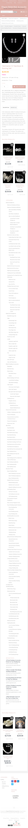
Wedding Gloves (23, 18)
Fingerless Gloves (12, 400)
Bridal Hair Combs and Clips (13, 234)
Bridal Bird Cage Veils (11, 315)
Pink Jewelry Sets (13, 609)
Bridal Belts (9, 366)
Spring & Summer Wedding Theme (13, 96)
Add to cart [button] (10, 166)
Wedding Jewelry (20, 20)
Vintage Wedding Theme (12, 558)
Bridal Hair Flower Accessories (13, 265)
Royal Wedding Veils (13, 513)
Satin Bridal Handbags (13, 382)
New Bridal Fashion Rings (12, 432)
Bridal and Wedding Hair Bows (13, 205)
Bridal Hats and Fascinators (13, 268)
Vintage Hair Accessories (14, 560)
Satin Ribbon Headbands (14, 213)
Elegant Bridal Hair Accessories (12, 811)
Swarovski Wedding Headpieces (15, 97)
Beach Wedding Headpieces (15, 475)
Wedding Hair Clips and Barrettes (14, 272)
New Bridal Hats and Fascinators (14, 444)
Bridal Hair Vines (12, 279)
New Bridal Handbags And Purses (14, 441)
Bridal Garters (10, 371)
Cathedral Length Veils (13, 341)
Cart (24, 11)
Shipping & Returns (22, 0)
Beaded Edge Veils (13, 320)
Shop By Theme (13, 94)
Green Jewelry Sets (14, 607)
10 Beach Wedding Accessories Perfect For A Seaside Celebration (13, 687)
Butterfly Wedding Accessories (15, 487)
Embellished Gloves (14, 405)
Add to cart (20, 86)
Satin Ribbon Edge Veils (13, 332)
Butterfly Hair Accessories (14, 484)
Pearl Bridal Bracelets (13, 635)
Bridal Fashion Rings (13, 520)
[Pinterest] (15, 781)
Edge (8, 318)
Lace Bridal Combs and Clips (14, 246)
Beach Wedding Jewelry (14, 478)
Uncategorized (9, 584)
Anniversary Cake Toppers (14, 387)
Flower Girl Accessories (11, 409)
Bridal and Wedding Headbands (8, 20)
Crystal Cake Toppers (14, 394)
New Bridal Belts (10, 427)
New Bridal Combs (11, 430)
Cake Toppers (10, 384)
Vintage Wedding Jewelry (14, 565)
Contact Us (20, 2)
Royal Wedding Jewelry (13, 511)
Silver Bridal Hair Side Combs (15, 252)
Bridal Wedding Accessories (12, 364)
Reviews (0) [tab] (13, 107)
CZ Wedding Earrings (13, 649)
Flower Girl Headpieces (13, 293)
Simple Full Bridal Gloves (15, 407)
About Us (10, 820)
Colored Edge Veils (12, 322)
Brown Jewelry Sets (14, 604)
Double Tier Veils (12, 355)
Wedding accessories (7, 99)
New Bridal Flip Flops (11, 434)
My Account (5, 0)
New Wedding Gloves (11, 451)
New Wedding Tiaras (11, 466)
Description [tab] (6, 107)
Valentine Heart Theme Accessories (14, 549)
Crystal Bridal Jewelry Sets (10, 92)
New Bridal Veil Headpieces (13, 446)
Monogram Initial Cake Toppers (15, 391)
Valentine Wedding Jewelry (14, 556)
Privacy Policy (9, 2)
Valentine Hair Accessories (14, 551)
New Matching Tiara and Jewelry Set (14, 448)
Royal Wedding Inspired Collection (14, 504)
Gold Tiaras (11, 295)
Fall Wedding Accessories (14, 494)
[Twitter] (12, 784)
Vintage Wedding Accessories (15, 563)
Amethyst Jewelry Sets (14, 597)
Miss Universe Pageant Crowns (13, 502)
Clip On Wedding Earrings (14, 645)
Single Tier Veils (12, 357)
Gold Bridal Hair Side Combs (14, 243)
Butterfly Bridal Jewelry (13, 482)
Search (15, 12)
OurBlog (2, 779)
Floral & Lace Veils (11, 336)
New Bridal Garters (11, 437)
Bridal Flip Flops (10, 368)
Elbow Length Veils (12, 343)
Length (8, 339)
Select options (21, 164)
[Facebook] (12, 781)
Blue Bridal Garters (12, 373)
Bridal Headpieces (10, 202)
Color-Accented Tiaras (13, 288)
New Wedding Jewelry (11, 464)
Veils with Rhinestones (12, 362)
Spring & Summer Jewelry (14, 543)
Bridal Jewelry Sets (12, 529)
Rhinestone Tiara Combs (15, 259)
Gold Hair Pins (11, 281)
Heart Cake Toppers (13, 389)
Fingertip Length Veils (13, 346)
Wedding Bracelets (11, 622)
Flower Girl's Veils (11, 423)
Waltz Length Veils (12, 350)
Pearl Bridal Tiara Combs (15, 257)
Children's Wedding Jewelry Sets (14, 412)
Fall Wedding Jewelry (13, 496)
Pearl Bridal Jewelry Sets (14, 618)
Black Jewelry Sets (14, 600)
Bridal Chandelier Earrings (14, 640)
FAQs (15, 2)
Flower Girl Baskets (11, 414)
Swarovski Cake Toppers (15, 396)
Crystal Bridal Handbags (14, 380)
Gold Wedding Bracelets (14, 633)
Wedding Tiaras (12, 534)
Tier (8, 352)
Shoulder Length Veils (13, 348)
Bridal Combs (11, 518)
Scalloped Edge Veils (13, 334)
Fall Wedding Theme (11, 489)
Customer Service (12, 0)
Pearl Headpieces (12, 297)
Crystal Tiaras (11, 290)
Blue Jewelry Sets (13, 602)
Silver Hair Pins (12, 284)
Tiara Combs (11, 255)
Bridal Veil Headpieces (13, 18)
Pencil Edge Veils (12, 330)
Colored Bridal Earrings (13, 647)
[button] (24, 35)
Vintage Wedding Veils (13, 567)
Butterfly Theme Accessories (13, 480)
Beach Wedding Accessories (15, 473)
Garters (10, 375)
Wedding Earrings (12, 532)
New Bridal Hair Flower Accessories (14, 439)
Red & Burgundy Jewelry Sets (16, 611)
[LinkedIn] (18, 781)
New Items (18, 92)
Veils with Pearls (10, 359)
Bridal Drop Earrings (13, 642)
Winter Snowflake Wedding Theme (14, 570)
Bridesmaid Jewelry (11, 620)
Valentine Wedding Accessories (15, 554)
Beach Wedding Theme (12, 471)
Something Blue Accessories (13, 515)
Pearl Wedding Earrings (13, 654)
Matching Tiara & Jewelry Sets (13, 270)
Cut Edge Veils (12, 325)
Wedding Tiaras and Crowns (7, 23)
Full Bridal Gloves (12, 403)
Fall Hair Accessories (13, 491)
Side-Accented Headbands (14, 216)
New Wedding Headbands (12, 462)
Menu (3, 15)
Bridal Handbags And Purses (13, 377)
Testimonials (16, 820)
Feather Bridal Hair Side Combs (15, 237)
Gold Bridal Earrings (13, 652)
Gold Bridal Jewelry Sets (14, 616)
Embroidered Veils (12, 327)
